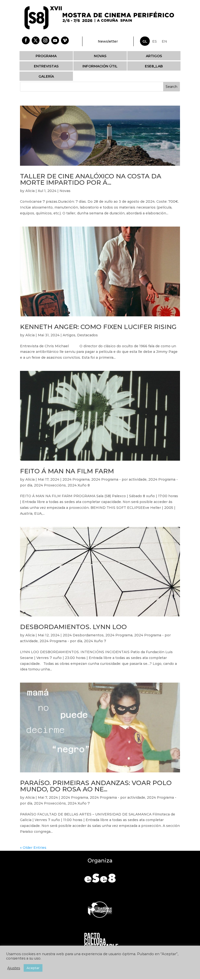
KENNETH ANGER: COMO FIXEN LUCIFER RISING (98, 327)
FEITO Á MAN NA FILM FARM (67, 471)
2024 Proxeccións (50, 485)
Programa (46, 56)
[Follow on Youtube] (55, 40)
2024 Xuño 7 (95, 641)
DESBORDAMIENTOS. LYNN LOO (73, 627)
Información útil (100, 66)
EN (164, 41)
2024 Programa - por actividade (119, 479)
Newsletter (108, 41)
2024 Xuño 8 (79, 485)
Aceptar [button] (33, 968)
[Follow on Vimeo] (65, 40)
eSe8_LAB (154, 66)
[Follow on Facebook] (26, 40)
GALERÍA (46, 76)
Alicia (30, 191)
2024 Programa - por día (61, 641)
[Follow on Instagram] (45, 40)
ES (154, 41)
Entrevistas (46, 66)
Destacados (87, 335)
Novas (100, 56)
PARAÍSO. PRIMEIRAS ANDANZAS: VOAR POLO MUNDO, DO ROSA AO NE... (96, 786)
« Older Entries (33, 847)
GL (144, 41)
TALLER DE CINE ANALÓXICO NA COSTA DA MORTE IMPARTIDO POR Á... (90, 179)
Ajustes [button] (13, 968)
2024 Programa (76, 479)
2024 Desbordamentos (83, 635)
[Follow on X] (36, 40)
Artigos (154, 56)
